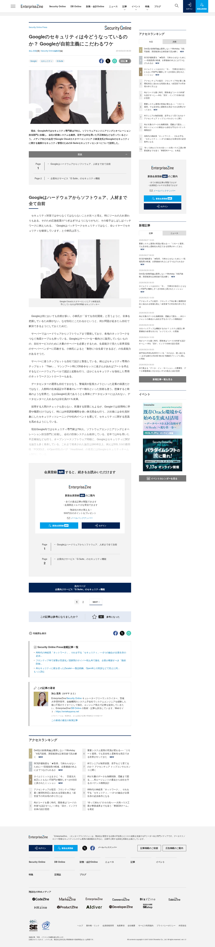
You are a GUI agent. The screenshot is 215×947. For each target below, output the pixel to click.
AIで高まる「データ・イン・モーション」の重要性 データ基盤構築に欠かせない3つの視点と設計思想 (162, 369)
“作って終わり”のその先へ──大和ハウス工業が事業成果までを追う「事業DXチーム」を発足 (108, 806)
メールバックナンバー (82, 517)
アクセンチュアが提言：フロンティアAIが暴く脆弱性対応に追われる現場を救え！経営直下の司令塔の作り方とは (55, 792)
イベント (136, 6)
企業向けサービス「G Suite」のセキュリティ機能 (75, 178)
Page (38, 178)
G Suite (60, 61)
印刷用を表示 (39, 633)
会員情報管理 (108, 925)
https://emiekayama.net (67, 711)
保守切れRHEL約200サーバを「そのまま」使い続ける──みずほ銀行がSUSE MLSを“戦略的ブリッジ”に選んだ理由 (162, 356)
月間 (174, 41)
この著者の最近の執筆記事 (64, 720)
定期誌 (57, 874)
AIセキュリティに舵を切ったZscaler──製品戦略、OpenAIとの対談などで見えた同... (78, 668)
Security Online (57, 6)
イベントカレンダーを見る (164, 478)
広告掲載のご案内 (174, 848)
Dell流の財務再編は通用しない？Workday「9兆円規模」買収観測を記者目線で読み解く (55, 753)
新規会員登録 (60, 525)
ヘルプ (80, 925)
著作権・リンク (92, 925)
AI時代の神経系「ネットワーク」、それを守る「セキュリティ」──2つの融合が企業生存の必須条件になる (108, 792)
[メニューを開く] (13, 6)
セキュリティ (46, 61)
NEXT (95, 602)
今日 (151, 41)
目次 (80, 154)
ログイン (102, 525)
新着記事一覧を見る (163, 379)
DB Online (76, 6)
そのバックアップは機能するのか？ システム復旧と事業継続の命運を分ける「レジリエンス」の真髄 (162, 329)
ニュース (113, 6)
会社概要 (131, 925)
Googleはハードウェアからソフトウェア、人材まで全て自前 (81, 163)
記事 (124, 6)
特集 (147, 6)
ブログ (157, 6)
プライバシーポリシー (166, 925)
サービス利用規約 (145, 925)
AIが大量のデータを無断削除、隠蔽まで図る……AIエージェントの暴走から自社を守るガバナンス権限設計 (108, 779)
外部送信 (182, 925)
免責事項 (120, 925)
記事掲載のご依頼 (149, 848)
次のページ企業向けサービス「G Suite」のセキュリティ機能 (80, 587)
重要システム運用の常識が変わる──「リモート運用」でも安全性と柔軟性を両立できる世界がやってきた (108, 753)
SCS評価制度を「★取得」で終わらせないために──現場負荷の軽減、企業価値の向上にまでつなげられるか (55, 766)
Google (33, 61)
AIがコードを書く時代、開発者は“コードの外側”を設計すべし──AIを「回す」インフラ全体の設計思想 (55, 806)
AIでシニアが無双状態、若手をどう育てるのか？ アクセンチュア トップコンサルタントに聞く (108, 766)
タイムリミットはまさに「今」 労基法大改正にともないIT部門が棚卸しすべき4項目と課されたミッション (55, 779)
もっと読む (39, 671)
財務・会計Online (95, 6)
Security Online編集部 (50, 50)
